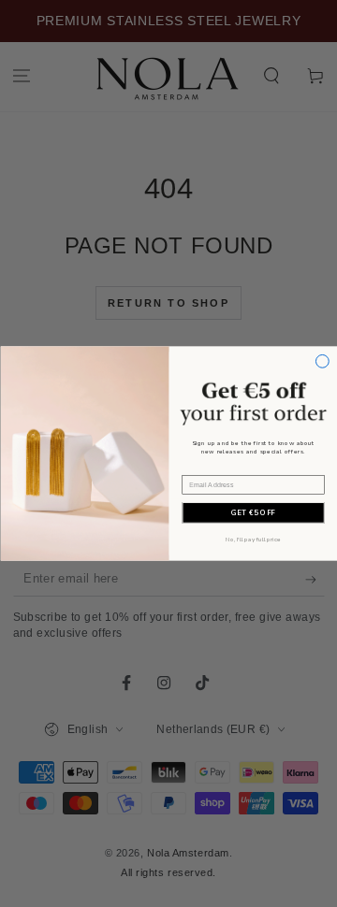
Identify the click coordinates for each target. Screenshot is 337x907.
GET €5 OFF (252, 512)
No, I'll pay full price (253, 540)
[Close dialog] (322, 360)
